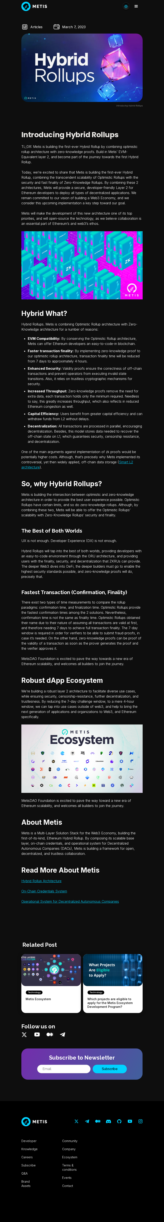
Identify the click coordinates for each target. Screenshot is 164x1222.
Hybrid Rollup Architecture (41, 881)
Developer (29, 1141)
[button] (136, 6)
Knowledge (29, 1149)
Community (70, 1141)
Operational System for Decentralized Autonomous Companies (70, 901)
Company (69, 1149)
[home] (34, 6)
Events (67, 1177)
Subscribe (28, 1165)
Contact (67, 1186)
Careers (27, 1157)
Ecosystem (69, 1157)
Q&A (24, 1173)
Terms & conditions (69, 1167)
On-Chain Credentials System (44, 891)
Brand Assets (26, 1184)
